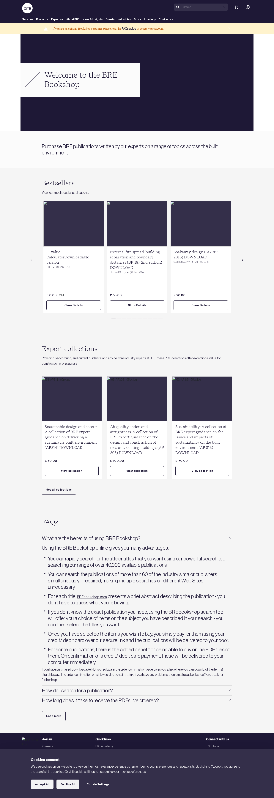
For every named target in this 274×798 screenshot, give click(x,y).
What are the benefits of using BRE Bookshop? (91, 538)
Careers (47, 746)
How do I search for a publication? (77, 690)
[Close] (229, 28)
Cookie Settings (98, 784)
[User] (248, 7)
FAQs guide (129, 28)
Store (137, 19)
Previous (31, 260)
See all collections (59, 489)
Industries (124, 19)
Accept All (42, 784)
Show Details (73, 305)
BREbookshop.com (92, 597)
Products (42, 19)
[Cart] (236, 7)
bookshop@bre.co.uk (204, 675)
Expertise (57, 19)
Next (243, 260)
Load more (53, 716)
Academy (150, 19)
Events (110, 19)
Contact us (166, 19)
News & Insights (93, 19)
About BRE (73, 19)
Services (27, 19)
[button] (224, 7)
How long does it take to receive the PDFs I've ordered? (100, 700)
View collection (71, 471)
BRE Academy (104, 746)
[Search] (178, 7)
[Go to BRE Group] (27, 8)
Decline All (68, 784)
